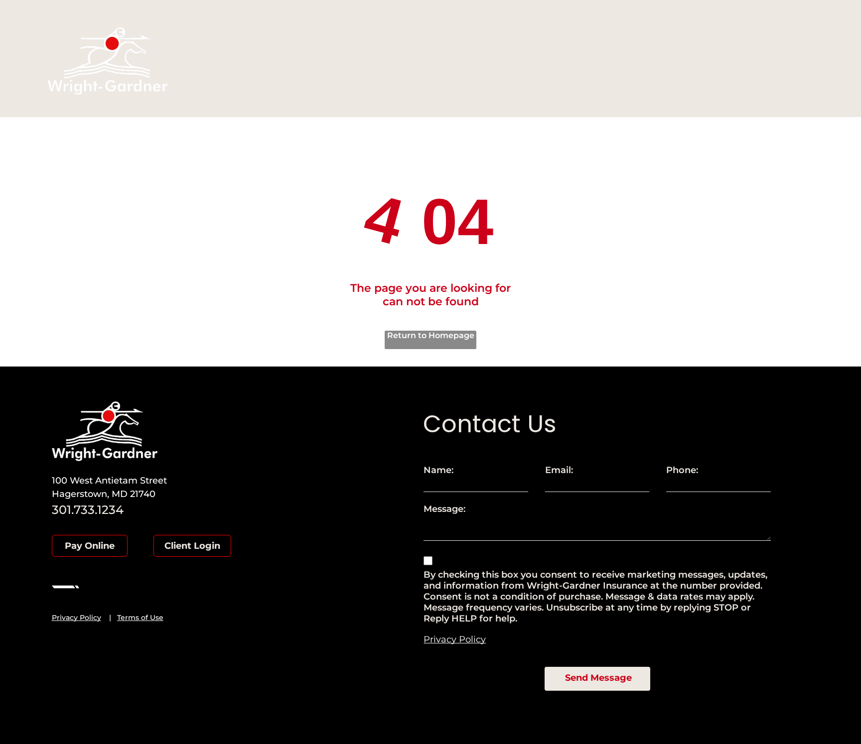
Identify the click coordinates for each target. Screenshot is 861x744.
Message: (444, 508)
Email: (559, 470)
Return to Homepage (430, 335)
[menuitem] (332, 38)
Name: (438, 470)
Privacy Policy (76, 617)
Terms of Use (140, 617)
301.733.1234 (758, 37)
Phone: (682, 470)
